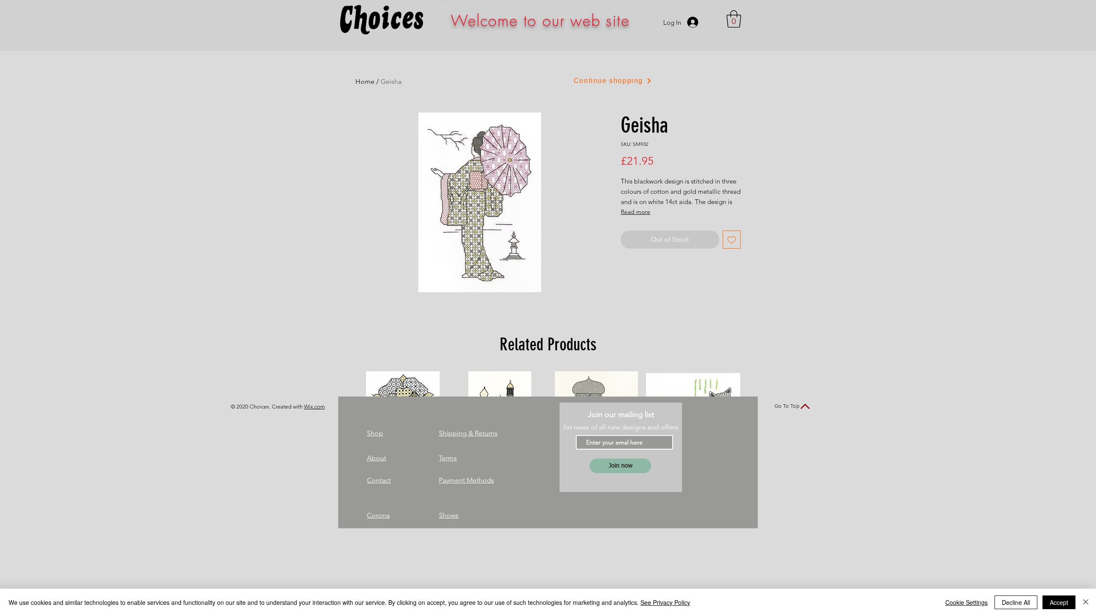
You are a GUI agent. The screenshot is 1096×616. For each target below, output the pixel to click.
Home (365, 81)
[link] (734, 18)
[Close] (1086, 602)
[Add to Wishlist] (732, 240)
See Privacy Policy (665, 602)
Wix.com (314, 406)
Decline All (1016, 602)
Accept (1059, 602)
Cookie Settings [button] (966, 602)
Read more (635, 212)
